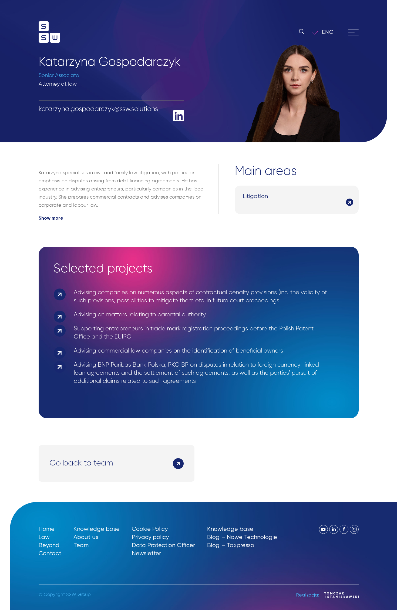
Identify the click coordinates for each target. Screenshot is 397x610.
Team (81, 545)
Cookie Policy (150, 528)
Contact (50, 553)
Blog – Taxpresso (230, 545)
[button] (331, 32)
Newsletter (146, 553)
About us (85, 537)
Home (47, 528)
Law (44, 537)
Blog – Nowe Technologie (242, 537)
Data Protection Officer (163, 545)
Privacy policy (150, 537)
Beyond (49, 545)
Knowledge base (96, 528)
